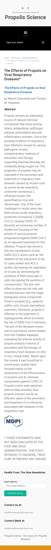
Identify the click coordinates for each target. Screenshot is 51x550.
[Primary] (25, 33)
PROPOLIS (16, 58)
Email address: (11, 482)
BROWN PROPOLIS (30, 58)
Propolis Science (25, 17)
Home (6, 58)
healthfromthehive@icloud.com (18, 512)
